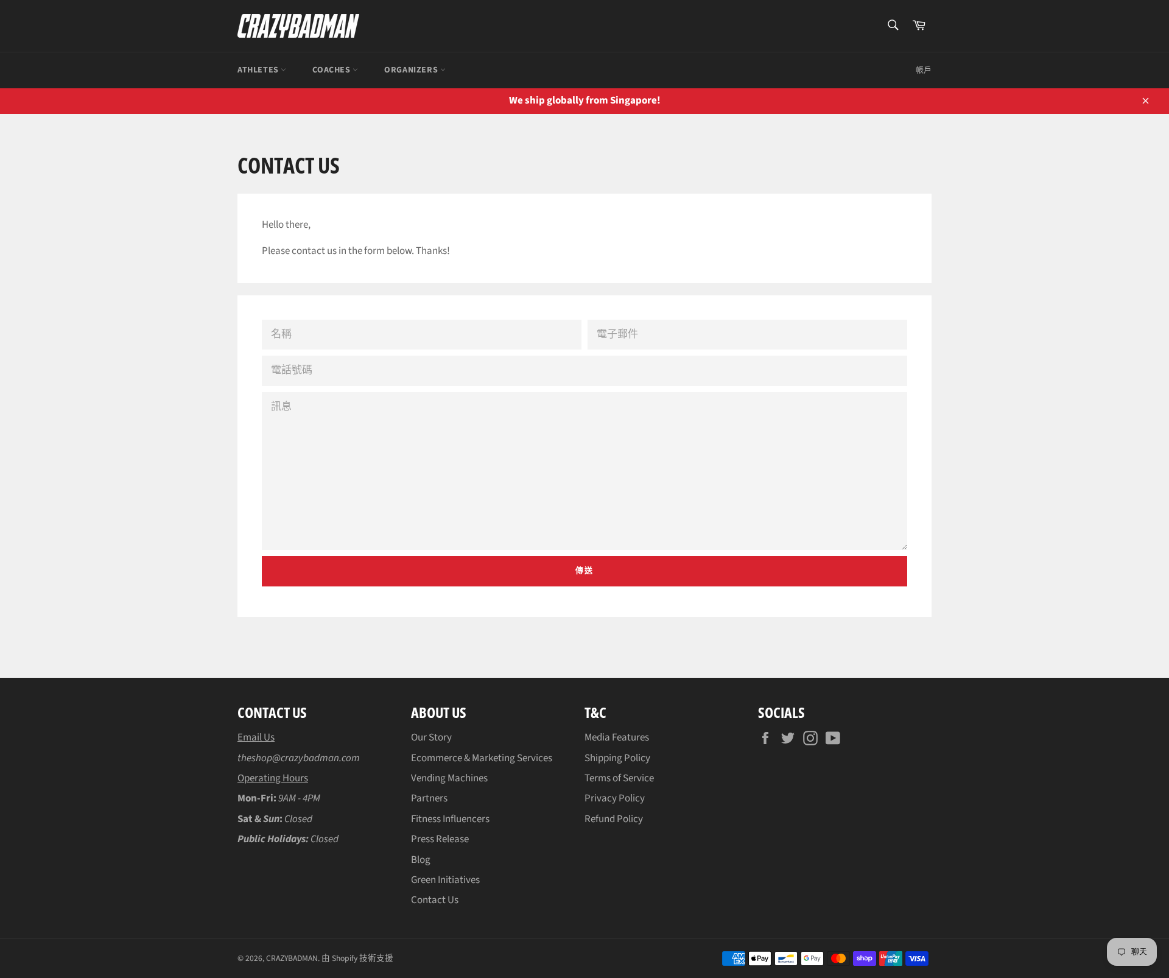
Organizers (412, 70)
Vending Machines (449, 778)
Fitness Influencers (450, 819)
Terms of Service (619, 778)
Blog (420, 860)
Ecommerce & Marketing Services (481, 758)
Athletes (259, 70)
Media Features (616, 737)
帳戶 (924, 70)
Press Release (440, 839)
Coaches (332, 70)
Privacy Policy (614, 798)
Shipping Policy (617, 758)
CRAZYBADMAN (292, 958)
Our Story (431, 737)
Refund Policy (613, 819)
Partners (429, 798)
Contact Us (434, 900)
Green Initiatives (445, 880)
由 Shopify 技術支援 (357, 958)
